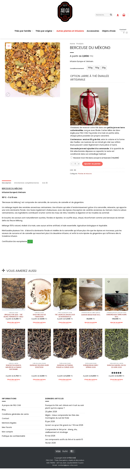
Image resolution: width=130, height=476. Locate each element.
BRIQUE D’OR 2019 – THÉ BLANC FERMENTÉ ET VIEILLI (13, 316)
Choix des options (13, 322)
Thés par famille (22, 31)
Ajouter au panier (92, 164)
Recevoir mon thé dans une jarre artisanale (96, 158)
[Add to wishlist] (9, 46)
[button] (123, 15)
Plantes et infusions (85, 174)
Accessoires (93, 31)
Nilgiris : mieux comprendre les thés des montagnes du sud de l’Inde (62, 416)
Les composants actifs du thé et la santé (63, 439)
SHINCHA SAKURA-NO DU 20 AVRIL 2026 (116, 366)
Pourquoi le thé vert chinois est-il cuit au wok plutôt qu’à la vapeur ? (64, 406)
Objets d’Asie (109, 31)
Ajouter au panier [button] (91, 322)
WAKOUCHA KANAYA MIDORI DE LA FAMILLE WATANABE (13, 367)
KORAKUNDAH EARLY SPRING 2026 (90, 366)
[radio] (90, 68)
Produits (79, 44)
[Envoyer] (111, 15)
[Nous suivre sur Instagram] (127, 33)
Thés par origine (44, 31)
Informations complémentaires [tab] (26, 183)
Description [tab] (6, 183)
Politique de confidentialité (13, 436)
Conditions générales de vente (15, 414)
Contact (5, 418)
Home (72, 44)
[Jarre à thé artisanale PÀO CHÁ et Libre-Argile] (89, 106)
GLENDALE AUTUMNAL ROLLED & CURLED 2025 (65, 366)
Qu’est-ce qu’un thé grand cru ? (59, 425)
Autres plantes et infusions (70, 31)
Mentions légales (9, 423)
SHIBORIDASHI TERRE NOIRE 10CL (116, 316)
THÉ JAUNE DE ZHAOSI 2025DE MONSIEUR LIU (65, 316)
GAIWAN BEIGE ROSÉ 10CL (90, 315)
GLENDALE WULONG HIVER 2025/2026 (39, 366)
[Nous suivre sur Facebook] (124, 33)
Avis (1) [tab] (45, 183)
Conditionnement (77, 68)
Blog (4, 410)
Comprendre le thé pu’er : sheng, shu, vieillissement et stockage (61, 430)
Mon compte (7, 432)
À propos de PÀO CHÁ (11, 405)
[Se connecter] (118, 15)
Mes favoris (7, 427)
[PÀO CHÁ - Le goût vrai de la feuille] (65, 11)
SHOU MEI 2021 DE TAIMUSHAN (39, 316)
